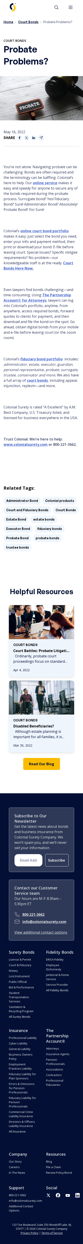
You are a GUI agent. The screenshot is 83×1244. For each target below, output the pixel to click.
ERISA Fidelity (55, 959)
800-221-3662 (33, 914)
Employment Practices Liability (20, 1066)
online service (45, 182)
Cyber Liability (18, 1043)
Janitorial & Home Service (57, 977)
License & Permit (20, 959)
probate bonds (47, 538)
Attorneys (52, 1048)
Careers (14, 1167)
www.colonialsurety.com (26, 444)
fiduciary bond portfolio (41, 359)
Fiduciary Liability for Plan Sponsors (22, 1076)
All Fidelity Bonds (57, 990)
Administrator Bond (22, 501)
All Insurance (17, 1131)
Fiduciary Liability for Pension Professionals (22, 1102)
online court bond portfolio (44, 230)
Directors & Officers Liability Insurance (22, 1124)
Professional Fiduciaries (54, 1082)
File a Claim (53, 1167)
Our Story (15, 1161)
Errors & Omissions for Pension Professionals (22, 1088)
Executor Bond (18, 529)
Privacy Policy (30, 1233)
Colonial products (59, 501)
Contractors (54, 1075)
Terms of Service (52, 1233)
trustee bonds (17, 547)
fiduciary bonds (49, 529)
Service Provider (57, 985)
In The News (17, 1173)
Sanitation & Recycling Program (21, 1009)
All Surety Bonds (19, 1017)
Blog (49, 1161)
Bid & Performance (21, 987)
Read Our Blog (41, 763)
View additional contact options (40, 932)
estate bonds (44, 519)
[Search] (59, 7)
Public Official (18, 982)
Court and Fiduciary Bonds (27, 510)
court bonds (37, 380)
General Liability (20, 1049)
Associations (54, 1069)
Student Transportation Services (19, 997)
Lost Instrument (19, 976)
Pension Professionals (55, 1062)
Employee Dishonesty (53, 967)
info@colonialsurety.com (44, 921)
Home (8, 22)
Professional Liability (23, 1038)
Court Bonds (28, 22)
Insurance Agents (57, 1054)
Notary (13, 971)
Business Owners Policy (21, 1056)
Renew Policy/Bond (59, 1173)
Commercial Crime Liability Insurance (21, 1114)
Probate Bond (17, 538)
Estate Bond (16, 519)
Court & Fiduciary (20, 965)
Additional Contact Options (21, 1208)
